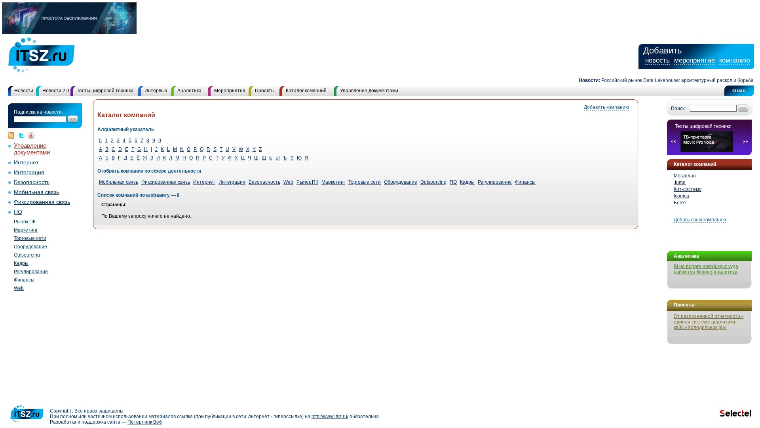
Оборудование (30, 246)
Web (19, 288)
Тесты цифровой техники (105, 90)
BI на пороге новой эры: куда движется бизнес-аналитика (706, 269)
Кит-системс (687, 189)
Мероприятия (229, 90)
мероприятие (694, 60)
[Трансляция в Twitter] (23, 135)
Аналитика (189, 90)
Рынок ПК (25, 221)
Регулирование (31, 271)
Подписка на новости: (38, 112)
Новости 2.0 (55, 90)
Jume (680, 182)
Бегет (680, 202)
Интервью (155, 90)
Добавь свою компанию (700, 220)
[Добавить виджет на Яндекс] (31, 135)
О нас (738, 90)
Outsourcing (27, 255)
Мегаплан (685, 176)
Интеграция (29, 172)
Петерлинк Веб (144, 422)
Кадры (21, 263)
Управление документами (369, 90)
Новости (23, 90)
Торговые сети (30, 238)
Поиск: (678, 108)
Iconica (681, 196)
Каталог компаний (306, 90)
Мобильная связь (36, 192)
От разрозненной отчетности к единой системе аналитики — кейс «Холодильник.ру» (708, 322)
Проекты (265, 90)
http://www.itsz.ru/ (330, 416)
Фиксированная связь (42, 202)
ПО (18, 212)
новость (657, 60)
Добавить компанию (606, 107)
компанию (734, 60)
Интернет (26, 162)
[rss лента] (13, 135)
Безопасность (31, 182)
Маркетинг (26, 230)
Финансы (24, 280)
